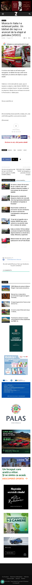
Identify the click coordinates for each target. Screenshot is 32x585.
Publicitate (26, 576)
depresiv (10, 150)
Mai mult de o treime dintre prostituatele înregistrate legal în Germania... (20, 296)
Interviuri (18, 578)
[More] (20, 159)
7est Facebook (5, 576)
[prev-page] (3, 247)
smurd (25, 150)
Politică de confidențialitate (16, 576)
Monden (23, 578)
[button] (2, 14)
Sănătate (8, 18)
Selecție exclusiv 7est (8, 180)
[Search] (29, 14)
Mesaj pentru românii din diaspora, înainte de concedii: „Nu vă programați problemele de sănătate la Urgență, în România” (20, 200)
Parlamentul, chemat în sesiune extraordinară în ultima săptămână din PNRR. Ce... (20, 319)
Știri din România (4, 188)
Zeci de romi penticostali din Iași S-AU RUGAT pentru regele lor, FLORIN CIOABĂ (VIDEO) (8, 172)
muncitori (19, 150)
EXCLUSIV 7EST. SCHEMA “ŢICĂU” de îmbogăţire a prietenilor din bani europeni (23, 172)
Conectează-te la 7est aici (14, 259)
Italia (15, 150)
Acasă (3, 18)
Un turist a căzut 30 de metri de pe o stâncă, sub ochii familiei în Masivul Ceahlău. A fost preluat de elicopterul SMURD (20, 188)
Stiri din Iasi (4, 200)
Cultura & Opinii (10, 578)
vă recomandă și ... (21, 180)
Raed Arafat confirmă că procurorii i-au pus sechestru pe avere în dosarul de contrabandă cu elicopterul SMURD (20, 211)
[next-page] (5, 247)
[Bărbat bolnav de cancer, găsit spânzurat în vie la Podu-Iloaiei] (6, 240)
